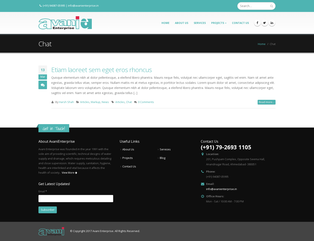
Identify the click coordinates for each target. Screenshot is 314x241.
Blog (162, 158)
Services (200, 23)
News (105, 102)
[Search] (271, 6)
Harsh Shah (66, 102)
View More (68, 172)
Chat (129, 102)
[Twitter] (264, 23)
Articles (85, 102)
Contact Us (240, 23)
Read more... (266, 102)
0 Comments (146, 102)
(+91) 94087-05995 (54, 5)
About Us (181, 23)
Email (42, 191)
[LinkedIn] (272, 23)
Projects (217, 23)
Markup (95, 102)
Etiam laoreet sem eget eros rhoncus (101, 69)
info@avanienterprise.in (83, 5)
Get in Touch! (54, 128)
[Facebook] (257, 23)
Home (165, 23)
